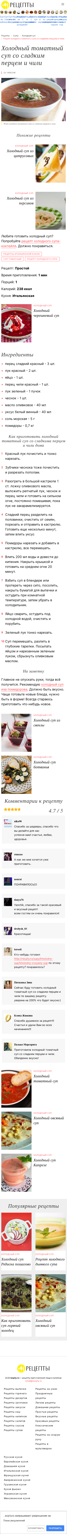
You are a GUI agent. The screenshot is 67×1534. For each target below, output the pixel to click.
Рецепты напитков (15, 1416)
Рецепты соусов (14, 1425)
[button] (63, 4)
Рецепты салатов (14, 1421)
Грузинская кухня (15, 1484)
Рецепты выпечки (15, 1388)
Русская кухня (13, 1457)
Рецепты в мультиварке (43, 1446)
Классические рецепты (44, 1427)
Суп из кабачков (1, 19)
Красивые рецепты (48, 18)
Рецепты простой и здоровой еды (17, 5)
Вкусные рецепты (46, 1416)
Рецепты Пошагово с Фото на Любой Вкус (33, 1368)
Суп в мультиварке (40, 19)
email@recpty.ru (33, 1381)
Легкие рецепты (45, 1402)
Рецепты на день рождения (18, 21)
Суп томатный (6, 18)
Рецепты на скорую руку (47, 1437)
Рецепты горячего (15, 1393)
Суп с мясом (31, 19)
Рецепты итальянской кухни (21, 254)
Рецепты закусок (15, 1407)
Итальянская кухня (16, 1470)
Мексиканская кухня (17, 1498)
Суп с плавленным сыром (52, 21)
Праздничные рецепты (65, 18)
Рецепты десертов (15, 1398)
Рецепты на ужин (14, 19)
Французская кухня (16, 1475)
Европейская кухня (16, 1461)
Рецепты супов (13, 1430)
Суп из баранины (10, 19)
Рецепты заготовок (16, 1402)
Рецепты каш (12, 1411)
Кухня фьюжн (12, 1489)
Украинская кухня (15, 1493)
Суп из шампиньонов (44, 19)
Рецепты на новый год (61, 21)
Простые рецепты (57, 18)
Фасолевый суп (35, 18)
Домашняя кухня (14, 1466)
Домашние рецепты (47, 1407)
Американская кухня (17, 1479)
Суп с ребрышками (23, 19)
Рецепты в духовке (27, 19)
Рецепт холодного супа (42, 259)
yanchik (11, 72)
